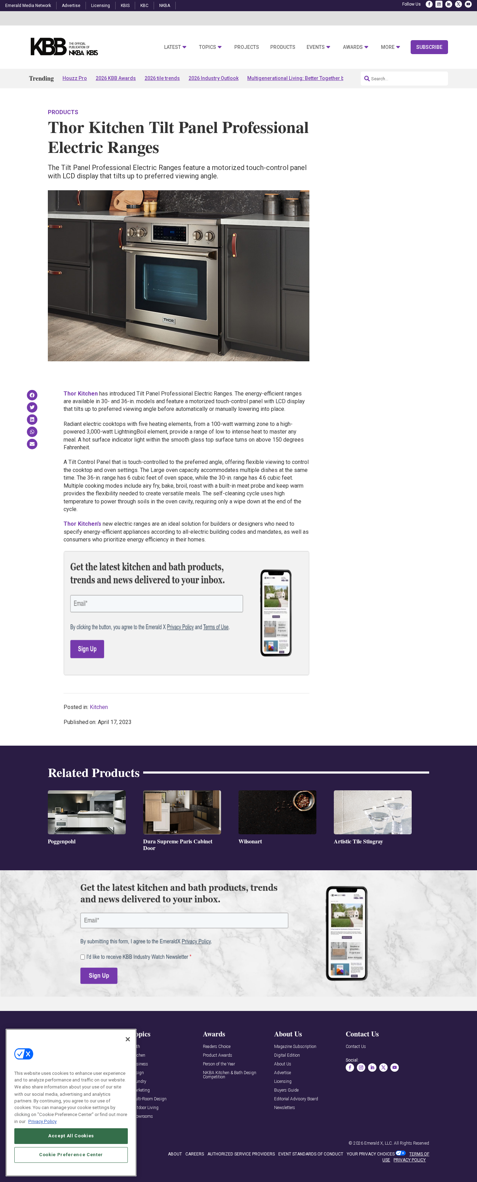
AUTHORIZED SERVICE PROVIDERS (241, 1154)
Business (139, 1064)
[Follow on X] (458, 4)
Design (137, 1073)
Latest (172, 47)
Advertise (71, 5)
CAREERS (194, 1154)
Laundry (138, 1081)
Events (316, 47)
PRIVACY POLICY (410, 1160)
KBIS (125, 5)
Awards (353, 47)
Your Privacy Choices (371, 1154)
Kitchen (99, 707)
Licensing (100, 5)
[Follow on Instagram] (438, 4)
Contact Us (356, 1046)
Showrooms (142, 1116)
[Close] (127, 1039)
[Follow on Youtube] (468, 4)
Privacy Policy (42, 1121)
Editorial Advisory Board (296, 1099)
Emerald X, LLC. (378, 1143)
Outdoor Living (145, 1108)
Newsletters (284, 1108)
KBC (144, 5)
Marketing (140, 1090)
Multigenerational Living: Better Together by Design (305, 78)
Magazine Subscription (295, 1046)
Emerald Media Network (28, 5)
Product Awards (217, 1055)
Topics (207, 47)
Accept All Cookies (71, 1135)
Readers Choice (216, 1046)
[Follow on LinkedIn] (448, 4)
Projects (246, 47)
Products (282, 47)
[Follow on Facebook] (429, 4)
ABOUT (175, 1154)
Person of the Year (219, 1064)
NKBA (164, 5)
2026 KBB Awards (116, 78)
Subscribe (429, 47)
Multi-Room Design (149, 1099)
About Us (282, 1064)
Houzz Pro (75, 78)
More (388, 47)
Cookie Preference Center (71, 1154)
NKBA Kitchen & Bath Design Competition (229, 1075)
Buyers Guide (286, 1090)
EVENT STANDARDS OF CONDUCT (310, 1154)
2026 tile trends (162, 78)
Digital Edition (287, 1055)
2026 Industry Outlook (214, 78)
